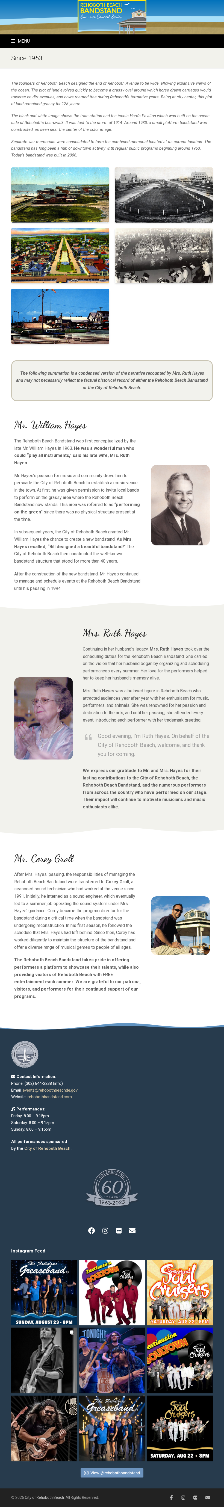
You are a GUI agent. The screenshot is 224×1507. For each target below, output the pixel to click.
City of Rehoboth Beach (47, 1148)
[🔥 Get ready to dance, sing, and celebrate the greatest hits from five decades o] (112, 1428)
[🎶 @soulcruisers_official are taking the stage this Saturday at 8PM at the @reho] (180, 1428)
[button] (20, 41)
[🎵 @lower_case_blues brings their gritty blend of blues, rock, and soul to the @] (112, 1360)
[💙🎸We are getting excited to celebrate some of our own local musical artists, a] (44, 1428)
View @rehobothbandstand (115, 1472)
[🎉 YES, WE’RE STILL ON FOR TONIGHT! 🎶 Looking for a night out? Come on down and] (112, 1293)
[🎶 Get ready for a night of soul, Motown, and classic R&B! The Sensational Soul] (180, 1360)
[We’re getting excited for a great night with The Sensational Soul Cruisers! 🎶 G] (180, 1293)
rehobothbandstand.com (50, 1096)
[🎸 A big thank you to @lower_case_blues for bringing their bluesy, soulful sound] (44, 1360)
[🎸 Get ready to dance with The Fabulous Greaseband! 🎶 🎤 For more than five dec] (44, 1293)
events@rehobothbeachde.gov (50, 1090)
